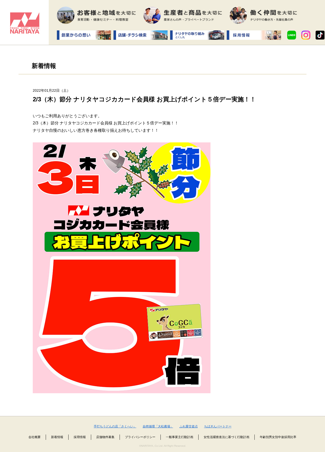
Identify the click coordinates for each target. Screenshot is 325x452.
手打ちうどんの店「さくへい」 (115, 426)
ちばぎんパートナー (218, 426)
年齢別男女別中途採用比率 (278, 437)
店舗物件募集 (105, 437)
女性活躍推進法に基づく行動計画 (226, 437)
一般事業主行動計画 (179, 437)
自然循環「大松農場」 (158, 426)
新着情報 (57, 437)
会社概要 (34, 437)
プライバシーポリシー (140, 437)
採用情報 (80, 437)
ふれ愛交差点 (189, 426)
